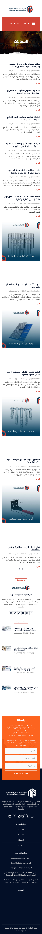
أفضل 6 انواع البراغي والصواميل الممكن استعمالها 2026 (26, 688)
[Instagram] (24, 23)
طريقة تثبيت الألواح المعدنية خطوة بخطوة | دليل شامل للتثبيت (23, 145)
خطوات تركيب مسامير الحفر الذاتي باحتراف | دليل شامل (23, 118)
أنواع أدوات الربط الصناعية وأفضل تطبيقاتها (24, 548)
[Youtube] (11, 23)
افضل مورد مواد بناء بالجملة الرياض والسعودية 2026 (24, 668)
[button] (33, 23)
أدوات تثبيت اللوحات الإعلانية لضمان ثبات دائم (22, 285)
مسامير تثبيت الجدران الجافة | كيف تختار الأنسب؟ (23, 461)
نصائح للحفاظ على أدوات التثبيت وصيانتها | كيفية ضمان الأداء (24, 65)
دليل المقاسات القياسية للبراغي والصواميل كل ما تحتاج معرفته (24, 171)
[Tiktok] (18, 23)
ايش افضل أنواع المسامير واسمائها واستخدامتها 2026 (25, 629)
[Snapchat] (21, 23)
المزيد (38, 83)
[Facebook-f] (28, 23)
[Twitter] (14, 23)
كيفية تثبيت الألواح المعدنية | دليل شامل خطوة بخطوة (23, 373)
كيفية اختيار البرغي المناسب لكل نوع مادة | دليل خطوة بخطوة (22, 198)
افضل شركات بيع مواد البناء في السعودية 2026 (26, 649)
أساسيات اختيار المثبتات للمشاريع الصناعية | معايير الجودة (23, 92)
